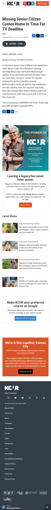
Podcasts (8, 423)
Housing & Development (28, 242)
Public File (8, 474)
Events (7, 433)
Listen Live (9, 413)
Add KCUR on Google (25, 318)
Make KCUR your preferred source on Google (25, 304)
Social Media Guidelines (13, 459)
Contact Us (9, 444)
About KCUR (9, 408)
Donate (43, 3)
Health (21, 278)
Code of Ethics (10, 464)
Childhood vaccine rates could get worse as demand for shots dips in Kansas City (33, 283)
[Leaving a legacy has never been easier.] (25, 148)
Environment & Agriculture (29, 224)
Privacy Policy (10, 479)
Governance (9, 469)
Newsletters (9, 428)
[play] (3, 507)
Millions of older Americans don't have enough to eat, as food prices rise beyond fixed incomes (33, 265)
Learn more (25, 205)
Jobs (6, 449)
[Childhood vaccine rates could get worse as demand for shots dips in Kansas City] (10, 282)
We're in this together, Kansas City (25, 344)
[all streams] (48, 507)
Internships (9, 454)
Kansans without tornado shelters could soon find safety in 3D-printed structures (33, 247)
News (7, 418)
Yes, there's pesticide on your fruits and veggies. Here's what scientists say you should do (34, 229)
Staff (7, 438)
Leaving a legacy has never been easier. (25, 177)
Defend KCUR (25, 371)
